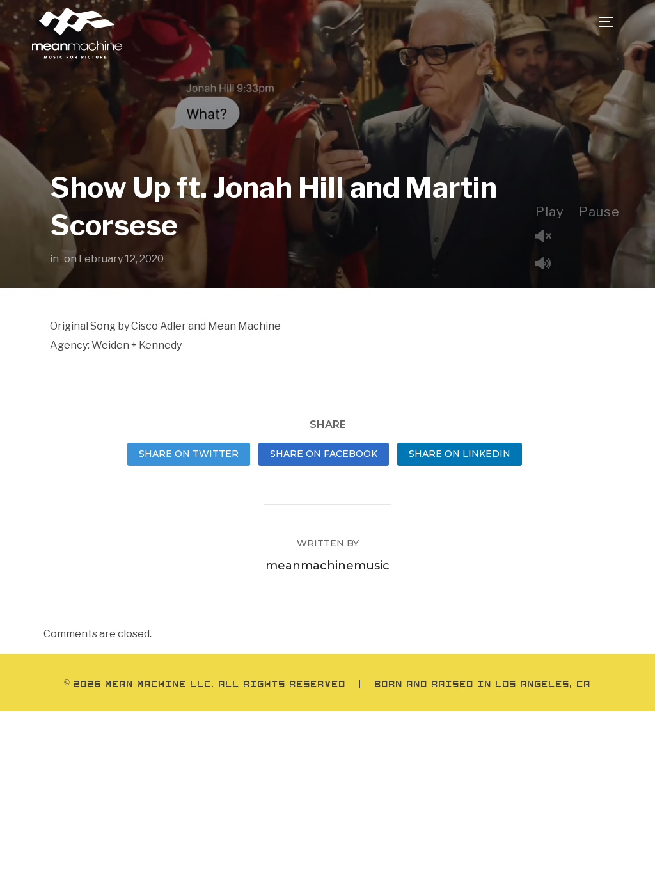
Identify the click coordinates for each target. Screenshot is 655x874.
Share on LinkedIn (459, 453)
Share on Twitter (189, 453)
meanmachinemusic (327, 566)
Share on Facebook (323, 453)
